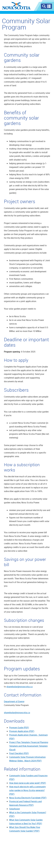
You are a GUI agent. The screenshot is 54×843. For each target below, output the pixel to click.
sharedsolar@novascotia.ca (19, 686)
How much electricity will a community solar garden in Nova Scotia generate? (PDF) (27, 790)
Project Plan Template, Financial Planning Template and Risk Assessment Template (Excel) (28, 746)
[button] (46, 6)
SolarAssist (14, 808)
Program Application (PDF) (21, 731)
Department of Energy (14, 701)
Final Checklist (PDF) (19, 753)
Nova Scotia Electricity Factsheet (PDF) (27, 797)
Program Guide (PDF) (19, 727)
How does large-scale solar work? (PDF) (27, 783)
